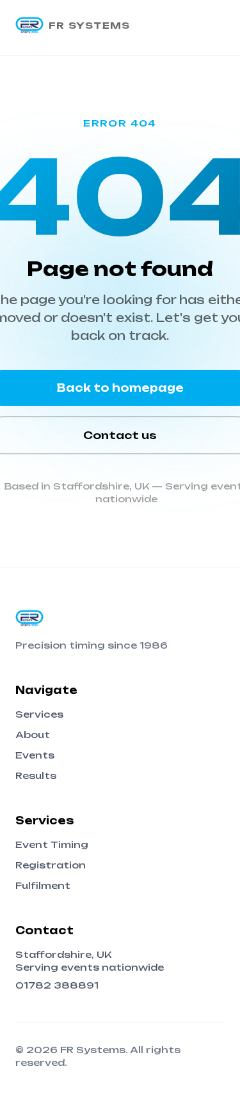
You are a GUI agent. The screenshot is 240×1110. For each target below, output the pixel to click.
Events (34, 755)
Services (39, 714)
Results (35, 775)
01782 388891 (57, 985)
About (32, 734)
